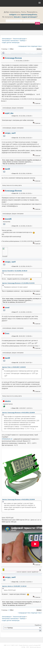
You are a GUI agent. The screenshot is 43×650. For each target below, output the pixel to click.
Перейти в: (38, 625)
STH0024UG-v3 (7, 439)
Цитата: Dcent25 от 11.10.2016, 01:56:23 (14, 271)
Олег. (7, 333)
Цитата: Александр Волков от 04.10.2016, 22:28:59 (18, 412)
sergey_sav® (10, 133)
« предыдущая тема (24, 46)
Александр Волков (13, 58)
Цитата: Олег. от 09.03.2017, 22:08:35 (14, 367)
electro (8, 401)
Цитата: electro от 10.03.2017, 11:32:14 (14, 586)
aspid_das (9, 113)
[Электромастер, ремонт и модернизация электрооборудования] (4, 406)
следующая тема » (36, 46)
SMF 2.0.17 (7, 645)
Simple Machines (23, 645)
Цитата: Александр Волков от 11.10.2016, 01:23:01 (18, 283)
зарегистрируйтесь (29, 14)
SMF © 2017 (14, 645)
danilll (7, 169)
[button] (39, 3)
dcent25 (8, 219)
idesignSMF (37, 645)
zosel (7, 307)
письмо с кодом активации (25, 17)
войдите (12, 14)
